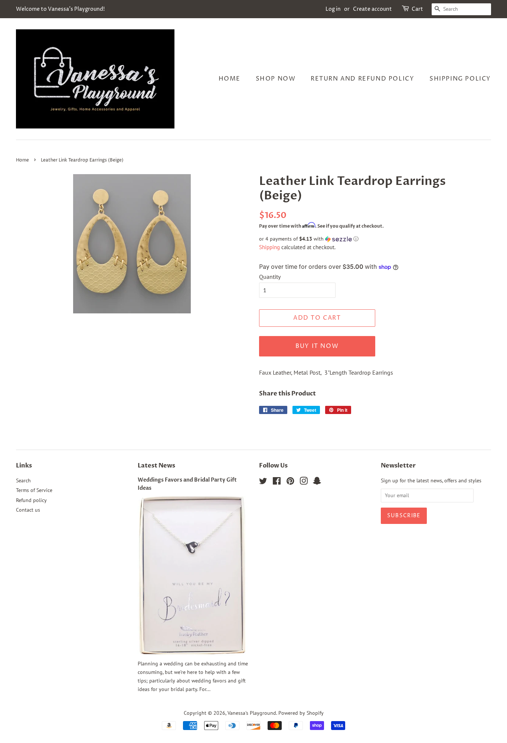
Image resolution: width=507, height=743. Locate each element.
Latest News (156, 466)
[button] (375, 238)
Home (230, 79)
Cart (417, 9)
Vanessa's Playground (252, 713)
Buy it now (316, 346)
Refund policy (31, 500)
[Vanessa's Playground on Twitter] (263, 482)
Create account (372, 9)
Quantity (270, 276)
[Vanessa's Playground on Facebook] (276, 482)
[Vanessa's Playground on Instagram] (304, 482)
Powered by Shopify (301, 713)
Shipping (269, 247)
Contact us (28, 509)
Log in (333, 9)
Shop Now (276, 79)
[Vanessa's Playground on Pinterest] (290, 482)
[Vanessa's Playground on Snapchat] (317, 482)
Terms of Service (34, 490)
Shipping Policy (460, 79)
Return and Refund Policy (362, 79)
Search (23, 480)
